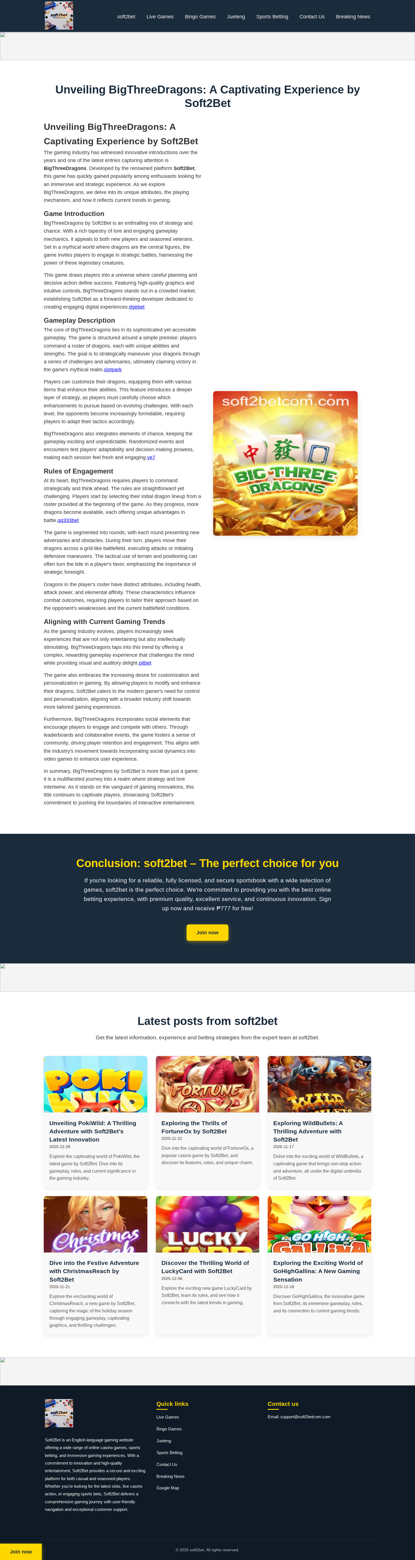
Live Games (160, 16)
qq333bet (68, 520)
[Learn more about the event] (207, 46)
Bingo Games (200, 16)
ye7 (151, 457)
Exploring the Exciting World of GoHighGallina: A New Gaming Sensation (318, 1271)
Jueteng (236, 16)
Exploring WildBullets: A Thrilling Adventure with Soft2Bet (308, 1131)
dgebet (137, 307)
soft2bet (126, 16)
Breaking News (353, 16)
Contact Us (312, 16)
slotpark (113, 369)
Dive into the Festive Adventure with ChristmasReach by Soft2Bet (94, 1271)
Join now (207, 932)
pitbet (145, 663)
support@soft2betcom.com (305, 1416)
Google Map (167, 1487)
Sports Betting (272, 16)
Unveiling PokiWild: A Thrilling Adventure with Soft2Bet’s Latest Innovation (92, 1131)
